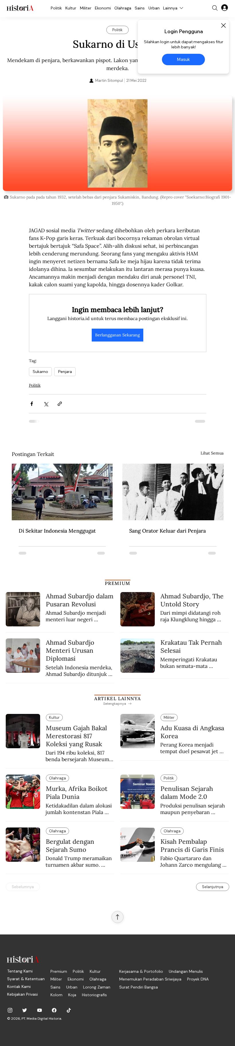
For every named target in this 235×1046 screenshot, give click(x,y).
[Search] (215, 8)
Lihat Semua (212, 453)
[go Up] (117, 917)
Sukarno (40, 371)
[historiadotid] (10, 1010)
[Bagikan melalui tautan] (59, 403)
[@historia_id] (24, 1010)
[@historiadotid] (39, 1010)
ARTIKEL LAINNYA (117, 698)
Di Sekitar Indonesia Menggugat (57, 530)
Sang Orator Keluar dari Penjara (167, 530)
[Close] (223, 25)
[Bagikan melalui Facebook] (31, 403)
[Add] (117, 143)
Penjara (65, 371)
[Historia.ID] (20, 8)
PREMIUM (117, 583)
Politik (35, 385)
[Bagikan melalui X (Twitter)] (45, 403)
